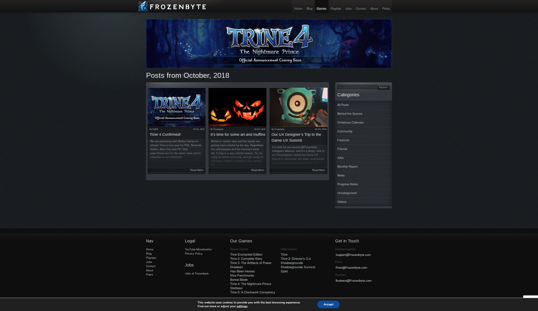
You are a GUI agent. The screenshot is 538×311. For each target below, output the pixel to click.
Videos (341, 202)
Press (386, 8)
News (341, 175)
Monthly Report (347, 166)
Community (344, 131)
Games (321, 8)
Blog (310, 8)
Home (298, 8)
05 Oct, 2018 (320, 129)
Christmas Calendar (350, 122)
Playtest (336, 8)
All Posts (343, 105)
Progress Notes (347, 184)
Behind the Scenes (349, 113)
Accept (328, 304)
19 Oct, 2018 (259, 129)
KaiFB (155, 129)
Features (343, 140)
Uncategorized (347, 193)
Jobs (348, 8)
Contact (361, 8)
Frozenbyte (218, 129)
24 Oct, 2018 (198, 129)
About (374, 8)
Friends (342, 149)
